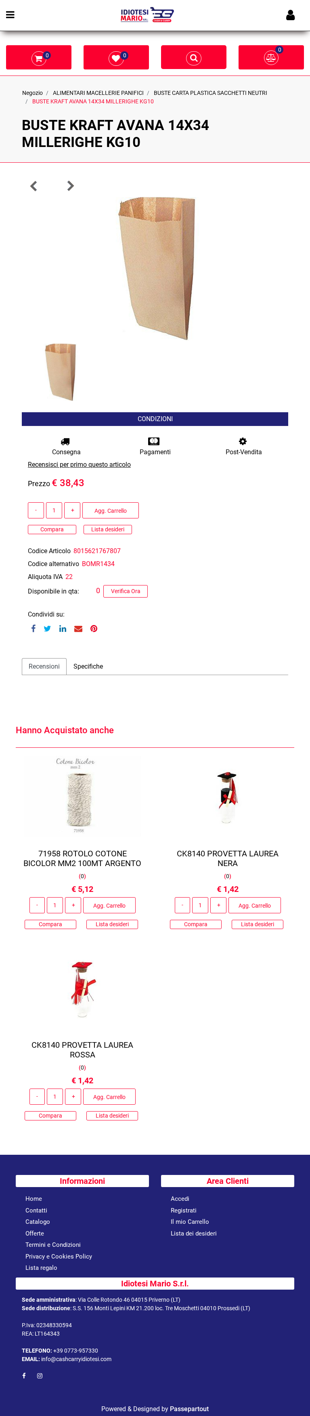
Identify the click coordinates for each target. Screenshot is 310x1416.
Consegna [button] (66, 452)
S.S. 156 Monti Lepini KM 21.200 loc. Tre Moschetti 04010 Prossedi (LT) (161, 1308)
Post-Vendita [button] (244, 452)
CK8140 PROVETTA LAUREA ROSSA (82, 1049)
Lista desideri (107, 529)
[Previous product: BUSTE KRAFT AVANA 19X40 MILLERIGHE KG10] (34, 186)
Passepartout (189, 1409)
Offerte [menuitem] (34, 1233)
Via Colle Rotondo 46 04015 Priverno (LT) (129, 1299)
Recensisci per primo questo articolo (79, 464)
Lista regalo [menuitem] (41, 1267)
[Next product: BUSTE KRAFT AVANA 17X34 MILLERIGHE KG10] (70, 186)
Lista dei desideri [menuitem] (194, 1233)
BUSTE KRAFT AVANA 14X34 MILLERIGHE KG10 (93, 101)
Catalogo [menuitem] (37, 1221)
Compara (52, 529)
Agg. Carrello (110, 511)
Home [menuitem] (33, 1198)
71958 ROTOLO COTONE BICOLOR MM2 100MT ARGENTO (82, 858)
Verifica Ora (125, 591)
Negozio (32, 93)
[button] (155, 268)
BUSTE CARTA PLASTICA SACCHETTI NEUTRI (210, 93)
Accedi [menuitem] (180, 1198)
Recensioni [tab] (44, 666)
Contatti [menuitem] (36, 1210)
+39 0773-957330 (75, 1350)
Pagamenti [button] (155, 452)
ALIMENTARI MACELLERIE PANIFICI (98, 93)
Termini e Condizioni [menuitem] (53, 1244)
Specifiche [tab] (88, 666)
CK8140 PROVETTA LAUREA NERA (228, 858)
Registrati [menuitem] (184, 1210)
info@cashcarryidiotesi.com (76, 1359)
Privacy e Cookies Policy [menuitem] (58, 1256)
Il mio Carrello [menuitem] (190, 1221)
